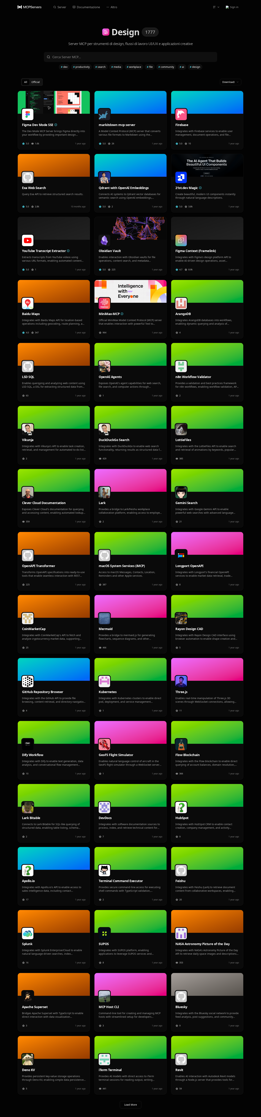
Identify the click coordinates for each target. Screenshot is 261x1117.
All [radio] (25, 82)
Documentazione (88, 7)
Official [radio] (35, 82)
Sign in (234, 7)
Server (62, 7)
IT (214, 7)
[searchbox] (130, 57)
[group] (32, 82)
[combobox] (230, 82)
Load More (130, 1104)
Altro (114, 7)
